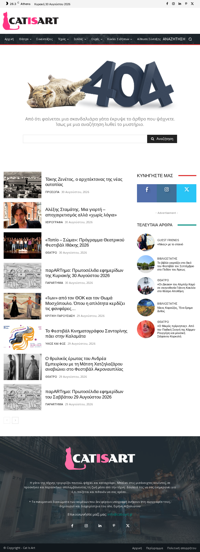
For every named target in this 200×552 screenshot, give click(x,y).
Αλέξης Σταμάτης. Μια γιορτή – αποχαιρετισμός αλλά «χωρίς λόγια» (81, 212)
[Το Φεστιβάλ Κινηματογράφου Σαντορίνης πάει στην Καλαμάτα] (22, 336)
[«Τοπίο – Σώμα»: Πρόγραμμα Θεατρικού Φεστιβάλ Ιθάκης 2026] (22, 245)
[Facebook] (167, 4)
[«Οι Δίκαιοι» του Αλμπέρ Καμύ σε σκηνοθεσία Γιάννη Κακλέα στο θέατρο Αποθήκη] (146, 286)
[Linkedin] (180, 4)
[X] (192, 4)
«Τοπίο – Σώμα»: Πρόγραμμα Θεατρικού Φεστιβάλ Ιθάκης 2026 (84, 242)
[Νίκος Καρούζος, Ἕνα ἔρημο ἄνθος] (146, 307)
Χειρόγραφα (54, 222)
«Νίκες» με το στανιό (170, 244)
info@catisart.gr (120, 514)
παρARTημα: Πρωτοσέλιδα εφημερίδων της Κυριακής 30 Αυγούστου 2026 (84, 273)
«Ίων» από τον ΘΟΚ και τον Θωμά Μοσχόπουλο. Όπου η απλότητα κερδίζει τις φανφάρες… (85, 303)
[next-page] (15, 420)
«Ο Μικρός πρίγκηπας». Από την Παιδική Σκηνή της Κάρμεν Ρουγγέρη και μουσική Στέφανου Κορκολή (176, 331)
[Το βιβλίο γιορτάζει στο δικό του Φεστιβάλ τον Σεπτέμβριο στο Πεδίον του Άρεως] (146, 264)
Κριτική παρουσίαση (60, 315)
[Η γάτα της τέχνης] (30, 20)
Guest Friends (168, 240)
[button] (179, 39)
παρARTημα (54, 282)
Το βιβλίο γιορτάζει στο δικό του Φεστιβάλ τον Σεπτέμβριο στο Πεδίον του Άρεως (175, 266)
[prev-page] (7, 420)
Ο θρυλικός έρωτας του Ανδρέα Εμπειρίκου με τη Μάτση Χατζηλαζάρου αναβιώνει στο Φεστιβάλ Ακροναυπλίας (84, 364)
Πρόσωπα (52, 191)
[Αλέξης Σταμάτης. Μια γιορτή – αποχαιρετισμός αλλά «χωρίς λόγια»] (22, 215)
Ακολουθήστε (168, 186)
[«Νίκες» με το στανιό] (146, 242)
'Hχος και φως (55, 343)
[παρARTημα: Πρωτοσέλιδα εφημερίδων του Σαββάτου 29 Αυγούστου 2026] (22, 397)
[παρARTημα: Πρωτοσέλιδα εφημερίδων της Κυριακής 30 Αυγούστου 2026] (22, 276)
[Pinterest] (186, 4)
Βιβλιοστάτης (167, 258)
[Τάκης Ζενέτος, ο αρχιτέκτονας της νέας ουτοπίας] (22, 185)
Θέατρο (51, 252)
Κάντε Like (147, 186)
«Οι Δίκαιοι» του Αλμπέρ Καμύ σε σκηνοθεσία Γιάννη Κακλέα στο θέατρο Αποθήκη (176, 288)
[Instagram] (173, 4)
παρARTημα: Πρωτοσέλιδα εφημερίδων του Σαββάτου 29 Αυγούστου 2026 (84, 394)
